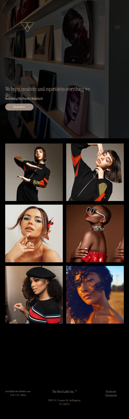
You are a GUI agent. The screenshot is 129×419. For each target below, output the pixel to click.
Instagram (111, 395)
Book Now (19, 107)
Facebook (111, 391)
